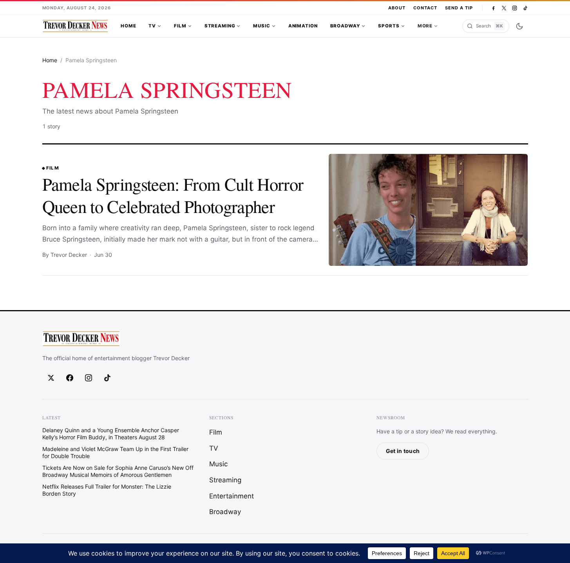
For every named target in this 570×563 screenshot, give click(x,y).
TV (152, 26)
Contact (425, 8)
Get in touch (403, 451)
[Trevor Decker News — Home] (75, 26)
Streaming (219, 26)
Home (128, 26)
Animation (303, 26)
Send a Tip (459, 8)
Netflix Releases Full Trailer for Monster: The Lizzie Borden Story (106, 490)
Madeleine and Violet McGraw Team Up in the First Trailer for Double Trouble (115, 452)
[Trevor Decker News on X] (504, 8)
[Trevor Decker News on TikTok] (525, 8)
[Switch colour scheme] (519, 26)
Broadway (345, 26)
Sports (388, 26)
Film (180, 26)
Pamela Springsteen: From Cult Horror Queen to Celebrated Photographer (173, 195)
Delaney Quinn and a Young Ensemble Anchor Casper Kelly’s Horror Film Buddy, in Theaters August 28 (110, 433)
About (396, 8)
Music (261, 26)
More (425, 26)
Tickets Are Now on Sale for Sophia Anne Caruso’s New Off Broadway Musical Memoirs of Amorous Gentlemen (118, 471)
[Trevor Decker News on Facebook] (493, 8)
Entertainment (231, 496)
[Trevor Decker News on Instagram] (515, 8)
